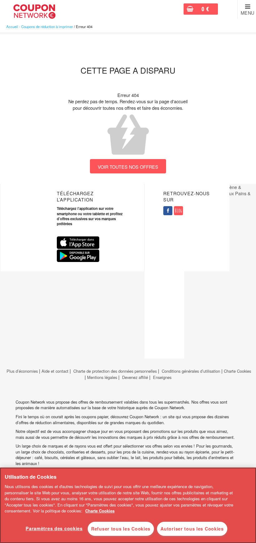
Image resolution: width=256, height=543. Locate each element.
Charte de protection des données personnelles (115, 371)
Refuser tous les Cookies (120, 529)
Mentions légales (102, 377)
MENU (247, 13)
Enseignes (162, 377)
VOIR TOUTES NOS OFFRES (128, 166)
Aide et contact (55, 371)
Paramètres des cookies (54, 528)
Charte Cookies (237, 371)
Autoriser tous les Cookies (192, 529)
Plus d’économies (21, 371)
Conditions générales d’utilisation (191, 371)
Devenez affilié (135, 377)
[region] (128, 505)
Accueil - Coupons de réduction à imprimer (39, 26)
